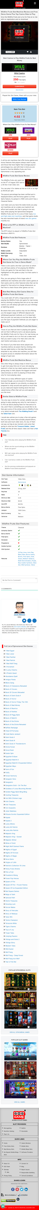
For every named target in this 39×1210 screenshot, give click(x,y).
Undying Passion (11, 936)
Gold (32, 556)
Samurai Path (10, 898)
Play (10, 138)
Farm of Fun (9, 769)
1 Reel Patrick (10, 660)
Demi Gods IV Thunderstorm (15, 744)
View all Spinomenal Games (20, 1032)
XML (8, 1172)
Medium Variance (28, 559)
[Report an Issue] (31, 52)
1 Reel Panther (10, 657)
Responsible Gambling (27, 1172)
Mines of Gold (10, 843)
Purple (34, 561)
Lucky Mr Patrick (11, 827)
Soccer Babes (10, 907)
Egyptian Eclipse (11, 756)
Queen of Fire (10, 882)
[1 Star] (15, 113)
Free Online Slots (9, 1146)
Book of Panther (11, 712)
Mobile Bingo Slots (26, 1149)
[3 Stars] (19, 113)
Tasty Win (8, 917)
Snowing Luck (10, 904)
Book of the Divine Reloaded (15, 724)
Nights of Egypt (11, 849)
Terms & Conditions (27, 1175)
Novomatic (24, 1131)
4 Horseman (9, 667)
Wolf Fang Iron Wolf (12, 959)
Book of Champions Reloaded (16, 686)
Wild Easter (9, 949)
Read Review (19, 90)
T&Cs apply (21, 82)
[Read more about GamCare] (2, 1195)
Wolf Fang (9, 952)
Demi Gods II (10, 737)
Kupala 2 (8, 821)
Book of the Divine (12, 721)
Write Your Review (19, 99)
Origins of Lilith (10, 862)
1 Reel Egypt (9, 651)
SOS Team (7, 1166)
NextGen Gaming (9, 1131)
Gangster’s (9, 782)
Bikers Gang (9, 683)
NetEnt (23, 1128)
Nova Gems (9, 859)
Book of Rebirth (11, 718)
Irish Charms (9, 801)
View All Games (19, 1102)
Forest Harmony (11, 776)
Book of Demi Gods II (13, 696)
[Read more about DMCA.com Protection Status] (8, 1200)
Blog (22, 1166)
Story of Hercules (11, 910)
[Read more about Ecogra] (22, 1195)
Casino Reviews (26, 1143)
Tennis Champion (11, 920)
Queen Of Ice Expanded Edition (16, 888)
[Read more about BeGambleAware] (11, 1195)
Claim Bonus (19, 86)
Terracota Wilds (11, 923)
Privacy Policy (8, 1175)
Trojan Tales (9, 933)
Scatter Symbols (26, 563)
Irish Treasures (10, 805)
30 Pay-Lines (22, 552)
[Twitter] (29, 621)
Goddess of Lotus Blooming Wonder (18, 789)
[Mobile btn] (35, 3)
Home (5, 1143)
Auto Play (30, 552)
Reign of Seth (10, 894)
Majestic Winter (10, 840)
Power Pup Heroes (12, 878)
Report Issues (25, 1169)
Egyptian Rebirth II (12, 760)
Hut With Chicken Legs (13, 798)
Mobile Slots (25, 1146)
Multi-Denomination (24, 561)
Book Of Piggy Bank (12, 715)
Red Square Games (12, 891)
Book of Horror (10, 699)
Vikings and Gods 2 (12, 939)
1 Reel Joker (9, 654)
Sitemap (6, 1169)
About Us (6, 1163)
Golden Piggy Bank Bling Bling (16, 792)
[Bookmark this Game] (28, 52)
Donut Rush (9, 750)
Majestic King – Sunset (13, 837)
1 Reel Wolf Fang (11, 663)
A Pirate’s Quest (11, 673)
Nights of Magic (11, 856)
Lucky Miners (10, 824)
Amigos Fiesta (10, 679)
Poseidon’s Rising (11, 875)
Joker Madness (10, 811)
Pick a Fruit (9, 872)
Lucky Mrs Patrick (11, 830)
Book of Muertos (11, 708)
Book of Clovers (11, 689)
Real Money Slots (9, 1149)
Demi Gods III (10, 740)
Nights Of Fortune (11, 853)
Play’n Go (6, 1134)
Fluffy (7, 772)
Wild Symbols (25, 565)
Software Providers (27, 1152)
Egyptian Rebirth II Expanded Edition (18, 763)
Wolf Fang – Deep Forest (14, 955)
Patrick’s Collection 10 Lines (15, 866)
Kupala (7, 817)
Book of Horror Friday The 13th (16, 702)
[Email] (24, 621)
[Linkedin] (34, 621)
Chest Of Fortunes (11, 731)
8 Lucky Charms (11, 670)
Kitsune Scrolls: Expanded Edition (17, 814)
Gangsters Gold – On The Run (16, 785)
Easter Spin (9, 753)
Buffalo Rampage (11, 728)
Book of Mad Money (12, 705)
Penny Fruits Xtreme (12, 869)
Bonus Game (30, 554)
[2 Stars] (17, 113)
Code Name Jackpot (12, 734)
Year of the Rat (10, 962)
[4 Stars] (21, 113)
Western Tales (10, 946)
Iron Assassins (10, 808)
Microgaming (7, 1128)
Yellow (33, 565)
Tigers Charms (10, 926)
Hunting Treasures (11, 795)
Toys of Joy (9, 930)
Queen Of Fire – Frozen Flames (16, 885)
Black (20, 554)
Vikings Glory (10, 942)
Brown (20, 556)
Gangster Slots (10, 779)
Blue (23, 554)
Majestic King (10, 833)
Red (19, 563)
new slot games (30, 218)
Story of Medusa (11, 914)
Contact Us (24, 1163)
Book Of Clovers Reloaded (14, 692)
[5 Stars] (24, 113)
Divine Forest (10, 747)
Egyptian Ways (10, 766)
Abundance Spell (11, 676)
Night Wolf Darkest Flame (14, 846)
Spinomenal (22, 482)
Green (20, 559)
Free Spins (26, 556)
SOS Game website (20, 626)
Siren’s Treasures (11, 901)
